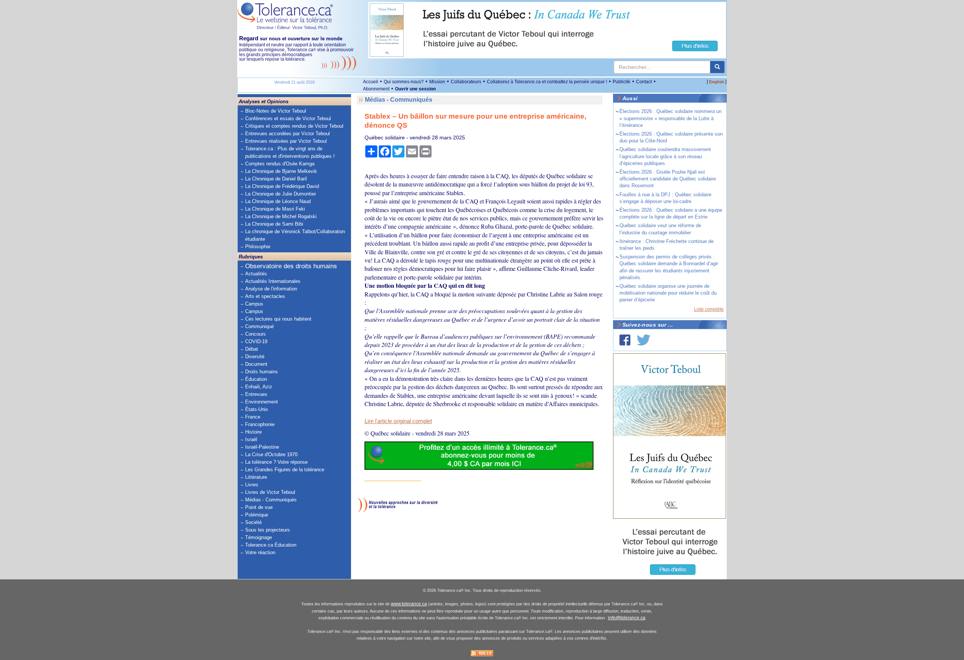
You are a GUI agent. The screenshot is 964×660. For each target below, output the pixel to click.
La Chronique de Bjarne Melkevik (281, 171)
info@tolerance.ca (626, 617)
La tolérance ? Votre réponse (276, 462)
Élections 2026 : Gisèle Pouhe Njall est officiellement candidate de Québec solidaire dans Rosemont (667, 178)
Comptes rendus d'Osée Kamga (279, 164)
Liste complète (709, 309)
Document (256, 364)
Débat (251, 349)
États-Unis (256, 409)
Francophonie (260, 424)
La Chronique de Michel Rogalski (281, 216)
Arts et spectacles (265, 296)
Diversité (254, 356)
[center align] (717, 67)
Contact (644, 81)
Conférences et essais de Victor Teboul (288, 118)
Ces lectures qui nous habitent (278, 319)
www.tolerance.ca (409, 604)
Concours (255, 334)
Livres (251, 484)
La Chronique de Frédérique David (282, 186)
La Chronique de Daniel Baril (276, 179)
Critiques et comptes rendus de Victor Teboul (294, 126)
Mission (437, 81)
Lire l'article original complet (398, 421)
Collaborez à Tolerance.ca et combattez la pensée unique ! (547, 81)
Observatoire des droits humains (291, 266)
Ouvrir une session (415, 89)
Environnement (261, 402)
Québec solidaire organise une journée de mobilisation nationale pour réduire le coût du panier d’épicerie (668, 292)
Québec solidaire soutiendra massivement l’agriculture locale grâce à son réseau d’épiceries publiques (665, 156)
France (252, 417)
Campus (254, 304)
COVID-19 (256, 341)
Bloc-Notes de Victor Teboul (275, 111)
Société (253, 522)
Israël (251, 439)
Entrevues (256, 394)
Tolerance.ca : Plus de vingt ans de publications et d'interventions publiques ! (290, 152)
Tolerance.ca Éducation (270, 545)
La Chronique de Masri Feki (275, 209)
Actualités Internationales (272, 281)
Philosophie (257, 246)
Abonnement (376, 89)
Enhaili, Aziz (258, 387)
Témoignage (258, 537)
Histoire (253, 432)
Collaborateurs (466, 81)
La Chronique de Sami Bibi (274, 224)
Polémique (256, 515)
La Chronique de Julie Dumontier (280, 194)
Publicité (621, 81)
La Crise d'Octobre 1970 (271, 454)
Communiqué (259, 326)
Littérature (256, 477)
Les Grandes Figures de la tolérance (284, 469)
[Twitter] (643, 340)
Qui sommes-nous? (404, 81)
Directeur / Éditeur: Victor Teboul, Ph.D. (292, 27)
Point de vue (259, 507)
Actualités (256, 274)
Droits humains (261, 371)
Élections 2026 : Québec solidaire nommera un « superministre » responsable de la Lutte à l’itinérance (670, 118)
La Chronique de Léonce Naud (278, 201)
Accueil (370, 81)
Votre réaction (260, 552)
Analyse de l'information (271, 289)
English (716, 81)
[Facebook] (624, 340)
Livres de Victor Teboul (270, 492)
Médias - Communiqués (271, 500)
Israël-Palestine (262, 447)
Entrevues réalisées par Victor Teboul (286, 141)
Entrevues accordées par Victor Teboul (287, 133)
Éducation (256, 379)
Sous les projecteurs (267, 530)
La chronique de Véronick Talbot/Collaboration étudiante (295, 235)
